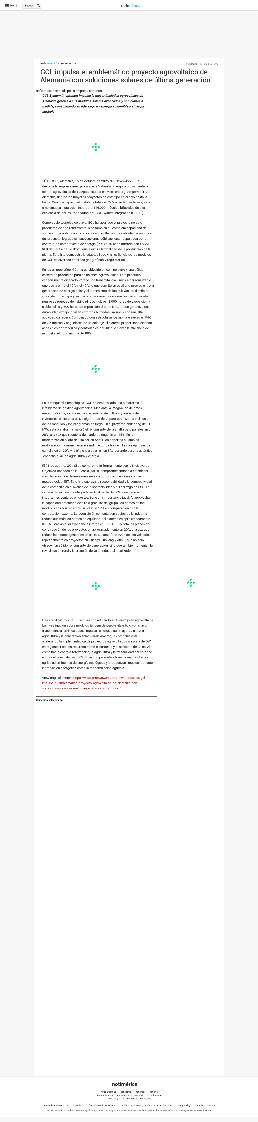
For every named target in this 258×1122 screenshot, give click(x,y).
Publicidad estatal (206, 1105)
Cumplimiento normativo (103, 1105)
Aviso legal (78, 1105)
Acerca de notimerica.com (56, 1105)
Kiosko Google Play (180, 1105)
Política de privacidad (156, 1105)
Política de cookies (131, 1105)
